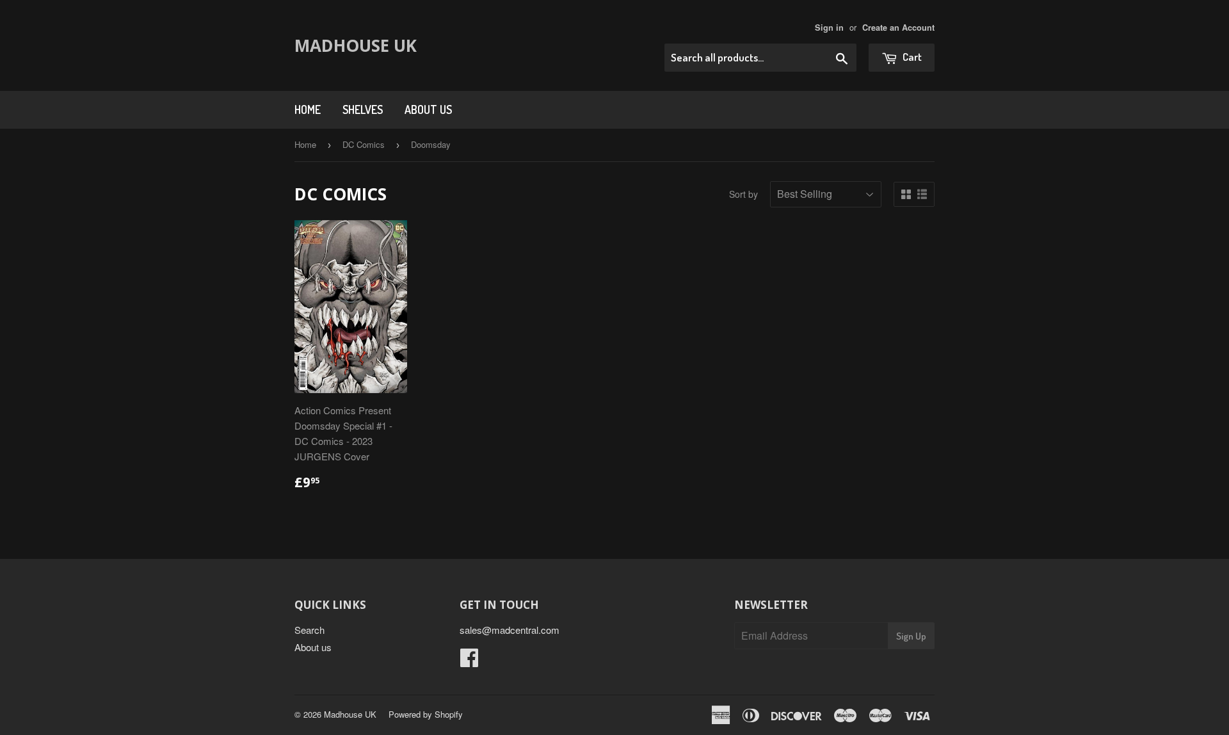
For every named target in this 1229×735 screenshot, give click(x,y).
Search (309, 629)
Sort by (743, 194)
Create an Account (898, 27)
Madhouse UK (355, 45)
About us (428, 109)
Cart (911, 56)
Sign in (829, 27)
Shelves (362, 109)
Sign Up (911, 636)
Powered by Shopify (426, 714)
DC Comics (363, 144)
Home (307, 109)
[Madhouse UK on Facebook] (469, 661)
